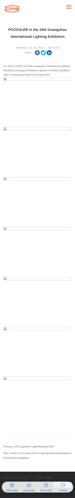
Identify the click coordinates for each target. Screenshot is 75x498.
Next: (6, 453)
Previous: (8, 446)
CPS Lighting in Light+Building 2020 (34, 446)
